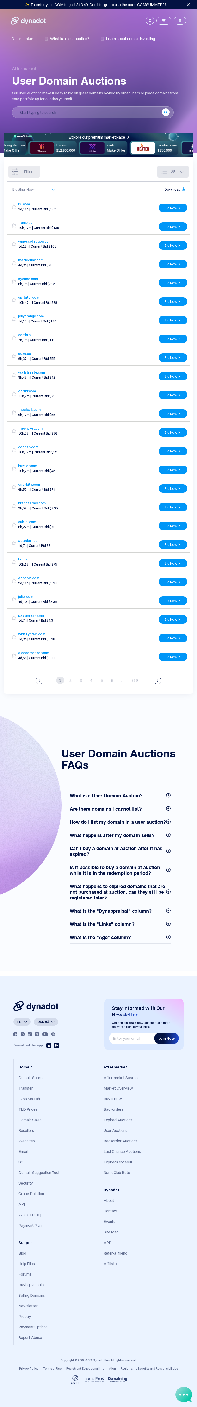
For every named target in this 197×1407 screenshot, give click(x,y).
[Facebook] (15, 1034)
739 (134, 680)
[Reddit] (53, 1034)
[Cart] (163, 21)
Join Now (166, 1038)
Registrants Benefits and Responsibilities (149, 1368)
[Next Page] (157, 680)
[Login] (150, 21)
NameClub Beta (117, 1172)
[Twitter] (37, 1034)
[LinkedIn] (30, 1034)
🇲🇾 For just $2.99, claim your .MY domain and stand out (96, 4)
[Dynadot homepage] (28, 21)
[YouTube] (45, 1034)
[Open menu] (180, 21)
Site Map (111, 1232)
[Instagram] (23, 1034)
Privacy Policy (28, 1368)
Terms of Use (52, 1368)
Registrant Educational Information (91, 1368)
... (122, 680)
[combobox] (31, 189)
